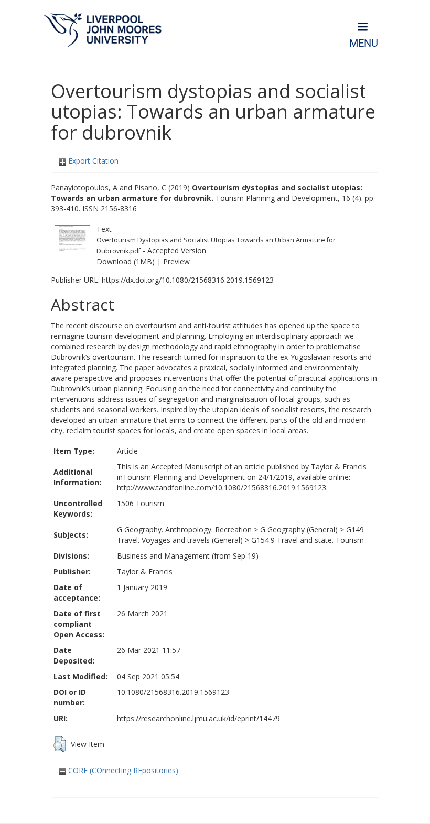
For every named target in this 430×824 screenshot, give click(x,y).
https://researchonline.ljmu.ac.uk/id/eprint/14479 (198, 718)
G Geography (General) (299, 529)
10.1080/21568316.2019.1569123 (173, 692)
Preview (176, 261)
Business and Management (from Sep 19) (188, 556)
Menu (363, 43)
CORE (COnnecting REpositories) (122, 770)
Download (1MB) (125, 261)
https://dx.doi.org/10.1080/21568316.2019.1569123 (188, 280)
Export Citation (92, 161)
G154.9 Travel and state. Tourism (307, 540)
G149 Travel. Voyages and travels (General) (240, 535)
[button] (59, 744)
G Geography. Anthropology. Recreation (184, 529)
